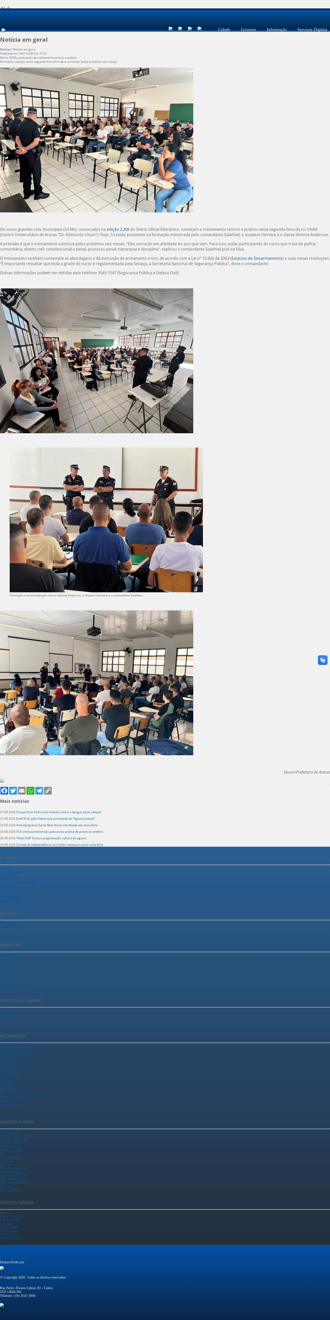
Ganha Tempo (8, 1010)
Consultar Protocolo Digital (15, 1136)
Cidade (224, 29)
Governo (248, 29)
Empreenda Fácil (9, 1067)
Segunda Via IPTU (11, 1143)
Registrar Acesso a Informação (17, 984)
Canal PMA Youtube (12, 927)
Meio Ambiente (9, 1231)
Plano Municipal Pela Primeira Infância (22, 1093)
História (4, 879)
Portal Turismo (8, 1234)
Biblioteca (5, 1213)
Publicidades (7, 1086)
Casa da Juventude (10, 1220)
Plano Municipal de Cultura (15, 1096)
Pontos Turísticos (10, 890)
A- (9, 7)
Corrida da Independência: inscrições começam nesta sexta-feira (59, 845)
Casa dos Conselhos (11, 1216)
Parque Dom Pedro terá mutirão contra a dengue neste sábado (58, 812)
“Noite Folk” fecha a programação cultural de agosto (51, 838)
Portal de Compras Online (15, 1168)
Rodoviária (6, 893)
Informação (277, 29)
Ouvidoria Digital (10, 1157)
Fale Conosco (8, 988)
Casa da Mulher (9, 1227)
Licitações (5, 1082)
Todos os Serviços (10, 1190)
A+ (3, 7)
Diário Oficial (8, 1064)
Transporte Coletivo (11, 900)
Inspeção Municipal (11, 1172)
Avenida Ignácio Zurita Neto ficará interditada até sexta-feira (57, 825)
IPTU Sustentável (10, 1075)
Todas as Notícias (10, 923)
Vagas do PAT (8, 1104)
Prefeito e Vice (8, 955)
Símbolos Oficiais (10, 897)
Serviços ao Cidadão (11, 1150)
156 (2, 1154)
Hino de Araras (8, 875)
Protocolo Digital (10, 1132)
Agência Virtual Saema (13, 1175)
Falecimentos (7, 1071)
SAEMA (5, 966)
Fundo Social (7, 973)
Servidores (6, 1186)
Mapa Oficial (7, 886)
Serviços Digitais (312, 29)
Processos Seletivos (11, 1060)
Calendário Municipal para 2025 (18, 1053)
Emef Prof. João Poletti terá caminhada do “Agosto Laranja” (55, 819)
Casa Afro (6, 1223)
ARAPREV (7, 962)
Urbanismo (6, 1018)
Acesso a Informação (12, 1049)
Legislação (6, 977)
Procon (4, 1164)
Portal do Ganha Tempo (13, 1139)
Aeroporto (6, 868)
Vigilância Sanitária (11, 1238)
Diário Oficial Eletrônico (14, 1179)
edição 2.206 (118, 229)
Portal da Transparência (13, 1046)
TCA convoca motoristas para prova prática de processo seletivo (59, 832)
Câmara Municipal (10, 871)
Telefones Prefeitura (11, 1100)
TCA (3, 969)
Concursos (6, 1057)
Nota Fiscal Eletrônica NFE (15, 1183)
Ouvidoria (6, 980)
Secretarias (6, 959)
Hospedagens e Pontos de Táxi (17, 882)
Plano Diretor (7, 1089)
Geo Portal (6, 1161)
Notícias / (6, 49)
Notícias (4, 1078)
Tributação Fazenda (11, 1014)
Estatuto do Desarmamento (256, 258)
